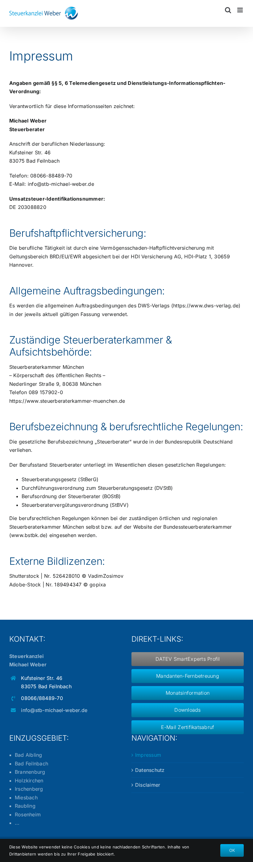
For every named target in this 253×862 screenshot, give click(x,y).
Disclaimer (147, 785)
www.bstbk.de (28, 535)
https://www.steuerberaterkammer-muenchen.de (67, 401)
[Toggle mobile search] (228, 10)
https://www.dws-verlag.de (205, 305)
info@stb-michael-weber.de (61, 184)
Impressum (148, 755)
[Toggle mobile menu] (240, 10)
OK (232, 850)
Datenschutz (150, 770)
